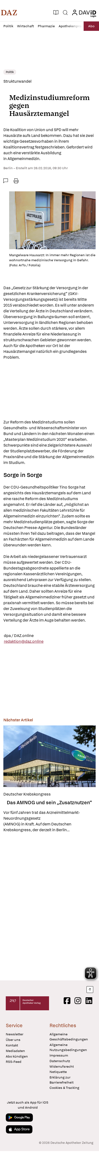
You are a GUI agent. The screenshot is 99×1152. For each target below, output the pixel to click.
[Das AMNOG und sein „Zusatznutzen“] (49, 756)
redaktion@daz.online (23, 641)
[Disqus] (49, 906)
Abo (91, 26)
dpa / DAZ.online (19, 635)
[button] (9, 12)
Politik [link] (10, 72)
